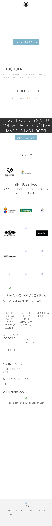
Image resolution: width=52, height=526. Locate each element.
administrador (23, 74)
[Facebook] (4, 384)
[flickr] (10, 384)
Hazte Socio (17, 515)
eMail (5, 372)
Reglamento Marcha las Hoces (26, 510)
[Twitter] (7, 384)
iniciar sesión (16, 98)
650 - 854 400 (18, 369)
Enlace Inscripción (26, 41)
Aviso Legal (36, 515)
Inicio (26, 506)
